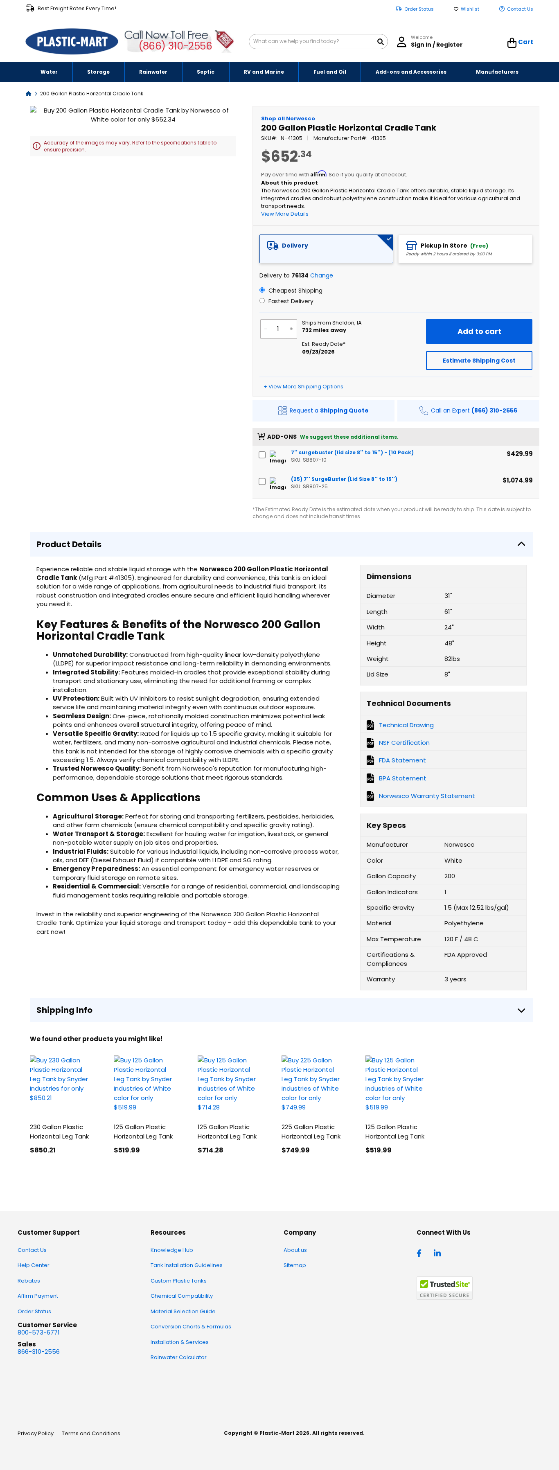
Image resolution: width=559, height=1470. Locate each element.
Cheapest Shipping (294, 290)
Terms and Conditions (91, 1433)
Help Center (34, 1265)
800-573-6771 (39, 1332)
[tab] (326, 248)
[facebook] (421, 1252)
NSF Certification (404, 742)
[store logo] (72, 41)
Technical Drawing (406, 725)
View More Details (285, 214)
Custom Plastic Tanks (179, 1281)
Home (29, 93)
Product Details (68, 544)
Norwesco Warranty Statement (427, 795)
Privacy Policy (36, 1433)
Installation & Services (180, 1342)
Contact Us (520, 9)
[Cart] (512, 43)
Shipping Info (64, 1010)
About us (295, 1250)
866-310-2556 (39, 1351)
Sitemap (295, 1265)
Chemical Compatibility (182, 1296)
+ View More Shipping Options (303, 386)
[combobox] (318, 41)
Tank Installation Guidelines (187, 1265)
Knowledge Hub (172, 1250)
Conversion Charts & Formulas (191, 1326)
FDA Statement (402, 760)
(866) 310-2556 (175, 46)
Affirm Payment (38, 1296)
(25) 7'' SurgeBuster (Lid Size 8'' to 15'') (344, 479)
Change (321, 275)
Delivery (295, 245)
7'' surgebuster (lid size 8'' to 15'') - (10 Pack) (352, 452)
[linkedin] (438, 1252)
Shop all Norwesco (288, 118)
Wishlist (470, 9)
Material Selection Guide (183, 1311)
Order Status (419, 9)
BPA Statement (402, 778)
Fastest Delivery (290, 301)
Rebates (29, 1281)
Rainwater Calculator (179, 1357)
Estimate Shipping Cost (479, 360)
